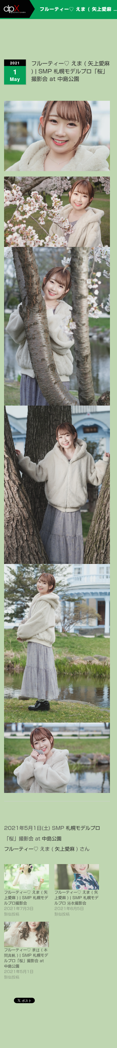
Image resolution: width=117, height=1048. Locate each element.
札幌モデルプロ (83, 828)
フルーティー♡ (21, 848)
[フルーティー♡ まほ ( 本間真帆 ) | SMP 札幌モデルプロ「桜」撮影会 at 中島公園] (26, 934)
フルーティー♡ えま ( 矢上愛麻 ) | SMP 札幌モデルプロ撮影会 (26, 897)
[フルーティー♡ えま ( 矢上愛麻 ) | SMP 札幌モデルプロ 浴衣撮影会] (76, 877)
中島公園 (51, 838)
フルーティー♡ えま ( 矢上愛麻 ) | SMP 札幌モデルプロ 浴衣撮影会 (76, 897)
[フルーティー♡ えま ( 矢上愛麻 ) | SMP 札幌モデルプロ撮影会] (26, 877)
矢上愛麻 (65, 848)
